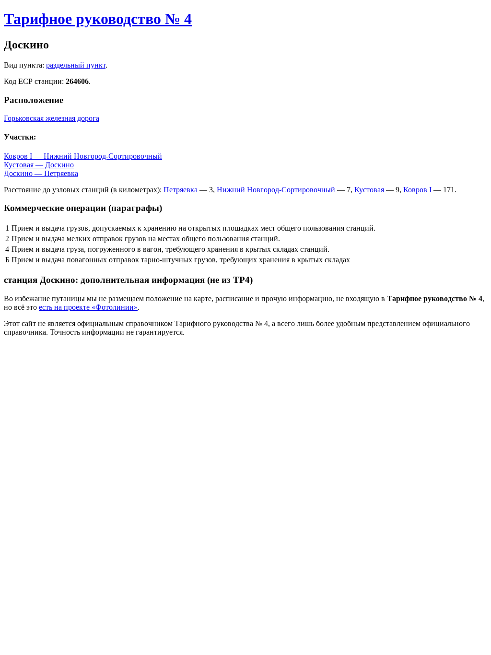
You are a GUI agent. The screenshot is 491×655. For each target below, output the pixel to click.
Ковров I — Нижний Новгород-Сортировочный (83, 156)
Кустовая (369, 190)
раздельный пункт (75, 65)
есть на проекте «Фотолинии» (88, 307)
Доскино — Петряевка (41, 173)
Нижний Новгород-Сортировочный (276, 190)
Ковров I (417, 190)
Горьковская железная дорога (51, 118)
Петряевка (181, 190)
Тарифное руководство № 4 (98, 18)
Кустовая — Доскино (39, 165)
